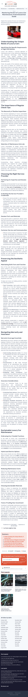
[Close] (24, 344)
